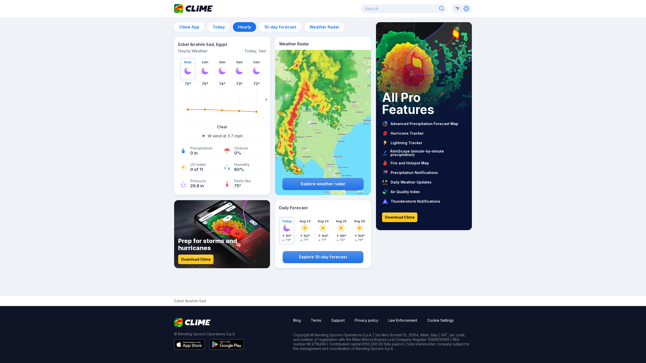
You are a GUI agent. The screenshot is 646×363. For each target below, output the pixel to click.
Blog (297, 320)
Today (218, 26)
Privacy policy (366, 320)
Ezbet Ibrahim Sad (190, 301)
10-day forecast (280, 26)
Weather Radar (324, 26)
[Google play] (226, 347)
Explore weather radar (323, 183)
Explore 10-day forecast (323, 256)
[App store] (189, 347)
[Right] (266, 99)
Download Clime (196, 259)
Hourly (244, 26)
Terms (316, 320)
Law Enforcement (402, 320)
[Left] (178, 99)
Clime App (189, 26)
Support (338, 320)
